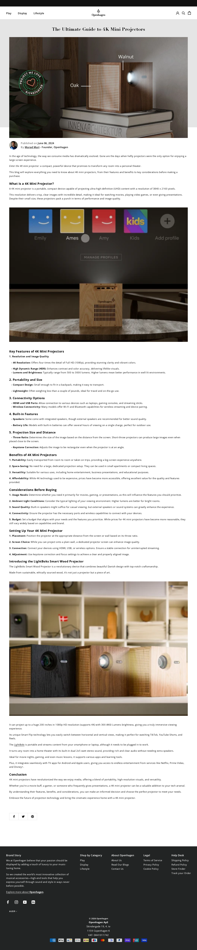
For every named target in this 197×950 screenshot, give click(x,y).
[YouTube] (25, 902)
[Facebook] (8, 902)
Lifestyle (39, 13)
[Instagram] (16, 902)
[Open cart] (189, 13)
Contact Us (117, 868)
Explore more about (24, 891)
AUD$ (12, 911)
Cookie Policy (151, 868)
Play (8, 13)
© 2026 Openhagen (98, 918)
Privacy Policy (151, 864)
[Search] (183, 13)
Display (22, 13)
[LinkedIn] (33, 902)
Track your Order (181, 873)
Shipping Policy (180, 860)
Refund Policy (179, 864)
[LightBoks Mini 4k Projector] (98, 648)
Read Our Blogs (120, 864)
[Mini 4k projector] (98, 274)
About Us (116, 860)
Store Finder (178, 868)
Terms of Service (152, 860)
